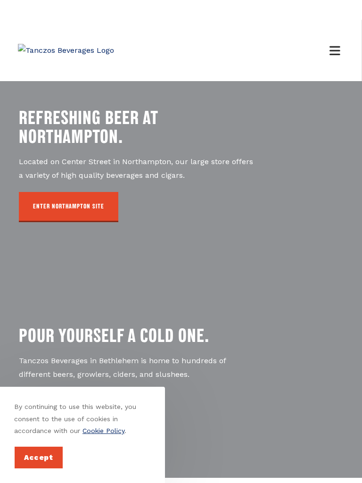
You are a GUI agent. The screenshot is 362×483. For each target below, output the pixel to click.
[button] (68, 207)
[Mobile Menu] (336, 50)
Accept (38, 457)
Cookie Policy (103, 430)
